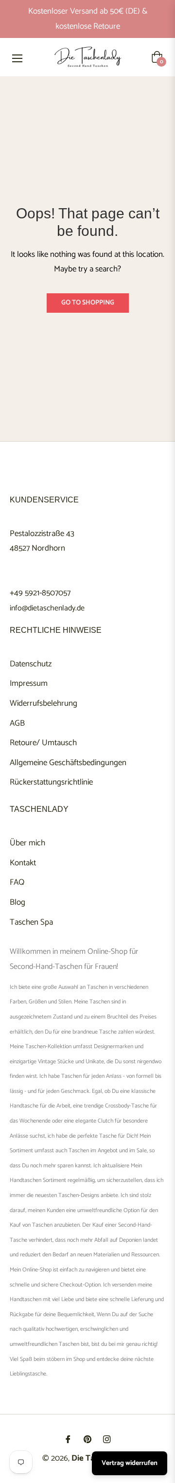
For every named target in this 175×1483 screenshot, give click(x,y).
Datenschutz (31, 664)
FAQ (17, 882)
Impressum (29, 683)
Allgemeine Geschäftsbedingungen (68, 762)
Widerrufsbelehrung (43, 703)
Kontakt (23, 863)
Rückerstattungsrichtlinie (51, 782)
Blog (17, 902)
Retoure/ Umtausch (43, 743)
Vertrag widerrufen (130, 1463)
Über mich (27, 843)
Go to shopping (87, 302)
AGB (17, 723)
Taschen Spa (31, 922)
